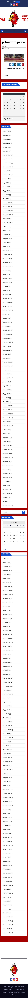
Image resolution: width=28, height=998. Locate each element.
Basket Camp (17, 992)
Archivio (14, 994)
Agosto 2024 (6, 226)
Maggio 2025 (6, 191)
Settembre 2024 (7, 222)
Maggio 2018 (6, 477)
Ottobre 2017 (6, 501)
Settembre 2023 (7, 266)
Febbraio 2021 (7, 362)
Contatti (4, 992)
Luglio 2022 (6, 318)
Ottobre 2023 (6, 262)
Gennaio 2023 (6, 298)
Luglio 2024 (6, 230)
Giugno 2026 (6, 139)
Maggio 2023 (6, 282)
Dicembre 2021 (7, 334)
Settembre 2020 (7, 378)
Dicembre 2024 (7, 210)
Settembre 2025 (7, 175)
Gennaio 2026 (6, 159)
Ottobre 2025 (6, 171)
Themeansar (14, 987)
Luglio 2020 (6, 386)
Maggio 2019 (6, 437)
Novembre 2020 (7, 370)
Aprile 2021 (6, 354)
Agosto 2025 (6, 179)
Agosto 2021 (6, 346)
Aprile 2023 (6, 286)
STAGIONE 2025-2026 (20, 989)
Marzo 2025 (6, 198)
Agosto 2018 (6, 469)
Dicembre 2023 (7, 258)
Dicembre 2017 (7, 493)
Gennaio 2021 (6, 366)
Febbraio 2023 (7, 294)
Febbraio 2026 (7, 155)
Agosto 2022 (6, 314)
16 (23, 535)
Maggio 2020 (6, 394)
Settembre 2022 (7, 310)
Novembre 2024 (7, 214)
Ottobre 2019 (6, 421)
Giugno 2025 (6, 187)
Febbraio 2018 (7, 489)
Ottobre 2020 (6, 374)
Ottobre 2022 (6, 306)
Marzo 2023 (6, 290)
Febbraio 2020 (7, 406)
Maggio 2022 (6, 322)
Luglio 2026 (6, 135)
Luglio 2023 (6, 274)
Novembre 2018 (7, 457)
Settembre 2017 (7, 505)
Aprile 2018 (6, 481)
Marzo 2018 (6, 485)
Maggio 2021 (6, 350)
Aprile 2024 (6, 242)
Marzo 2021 (6, 358)
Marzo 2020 (6, 402)
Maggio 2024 (6, 238)
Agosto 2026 (6, 131)
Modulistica (10, 992)
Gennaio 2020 (6, 409)
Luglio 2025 (6, 183)
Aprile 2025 (6, 195)
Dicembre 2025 (7, 163)
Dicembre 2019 (7, 413)
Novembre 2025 (7, 167)
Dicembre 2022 (7, 302)
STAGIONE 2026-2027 (8, 989)
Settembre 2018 (7, 465)
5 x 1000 (23, 992)
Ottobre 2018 (6, 461)
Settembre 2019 (7, 425)
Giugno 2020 (6, 390)
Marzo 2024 (6, 246)
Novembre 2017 (7, 497)
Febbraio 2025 (7, 202)
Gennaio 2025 (6, 206)
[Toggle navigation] (14, 31)
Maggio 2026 (6, 143)
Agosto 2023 (6, 270)
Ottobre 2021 (6, 338)
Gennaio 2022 (6, 330)
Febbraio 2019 (7, 445)
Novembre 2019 (7, 417)
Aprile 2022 (6, 326)
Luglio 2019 (6, 433)
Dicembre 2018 (7, 453)
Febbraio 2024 (7, 250)
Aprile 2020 (6, 398)
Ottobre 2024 (6, 218)
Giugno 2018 (6, 473)
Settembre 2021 (7, 342)
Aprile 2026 (6, 147)
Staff (4, 46)
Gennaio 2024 (6, 254)
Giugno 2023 (6, 278)
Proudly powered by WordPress (10, 986)
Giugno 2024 (6, 234)
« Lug (4, 549)
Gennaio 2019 (6, 449)
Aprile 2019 (6, 441)
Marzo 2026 (6, 151)
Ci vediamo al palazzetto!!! (14, 68)
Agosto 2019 (6, 429)
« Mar (5, 114)
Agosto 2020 (6, 382)
